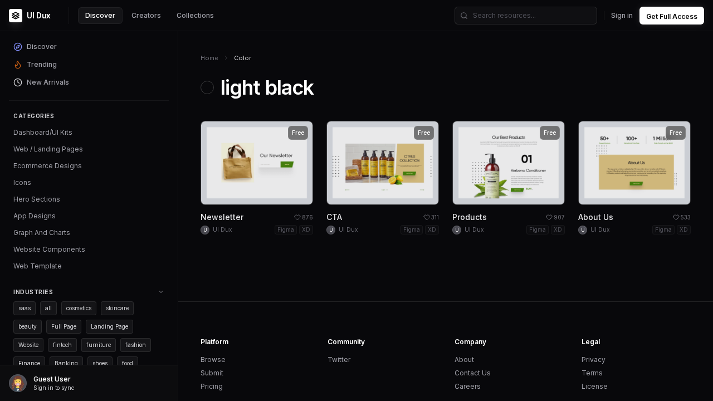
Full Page (63, 326)
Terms (592, 373)
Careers (468, 386)
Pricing (212, 386)
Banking (66, 363)
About (464, 359)
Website (28, 344)
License (595, 386)
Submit (212, 373)
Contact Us (473, 373)
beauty (27, 326)
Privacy (593, 359)
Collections (195, 15)
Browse (213, 359)
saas (24, 308)
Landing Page (109, 326)
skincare (117, 308)
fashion (135, 344)
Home (209, 58)
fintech (62, 344)
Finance (29, 363)
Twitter (339, 359)
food (127, 363)
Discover (100, 15)
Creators (146, 15)
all (48, 308)
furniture (98, 344)
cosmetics (78, 308)
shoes (100, 363)
